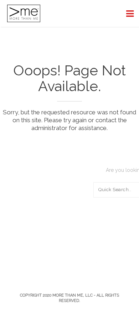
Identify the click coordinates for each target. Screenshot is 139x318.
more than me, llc (72, 295)
